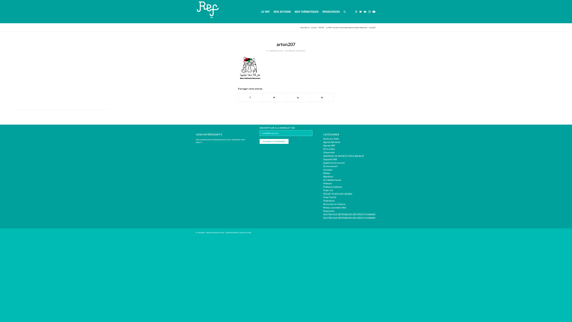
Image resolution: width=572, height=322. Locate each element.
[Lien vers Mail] (365, 11)
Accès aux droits (331, 138)
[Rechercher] (345, 11)
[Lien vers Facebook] (356, 11)
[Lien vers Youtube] (374, 11)
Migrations (328, 176)
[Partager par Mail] (322, 97)
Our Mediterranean (332, 179)
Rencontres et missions (334, 204)
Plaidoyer (327, 183)
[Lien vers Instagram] (369, 11)
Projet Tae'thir (329, 197)
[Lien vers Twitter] (360, 11)
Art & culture (329, 148)
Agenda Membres (331, 142)
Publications (329, 200)
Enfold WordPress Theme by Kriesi (238, 232)
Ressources (328, 210)
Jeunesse (327, 169)
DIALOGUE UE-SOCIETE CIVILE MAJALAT (343, 155)
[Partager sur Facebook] (250, 97)
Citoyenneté (329, 152)
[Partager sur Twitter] (274, 97)
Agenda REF (329, 145)
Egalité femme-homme (334, 162)
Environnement (330, 166)
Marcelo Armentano (297, 50)
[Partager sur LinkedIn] (298, 97)
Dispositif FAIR (330, 159)
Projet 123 (328, 190)
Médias (326, 173)
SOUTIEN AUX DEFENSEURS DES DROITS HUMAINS (349, 214)
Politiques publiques (332, 186)
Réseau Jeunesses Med (334, 207)
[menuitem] (265, 11)
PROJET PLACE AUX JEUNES (337, 193)
